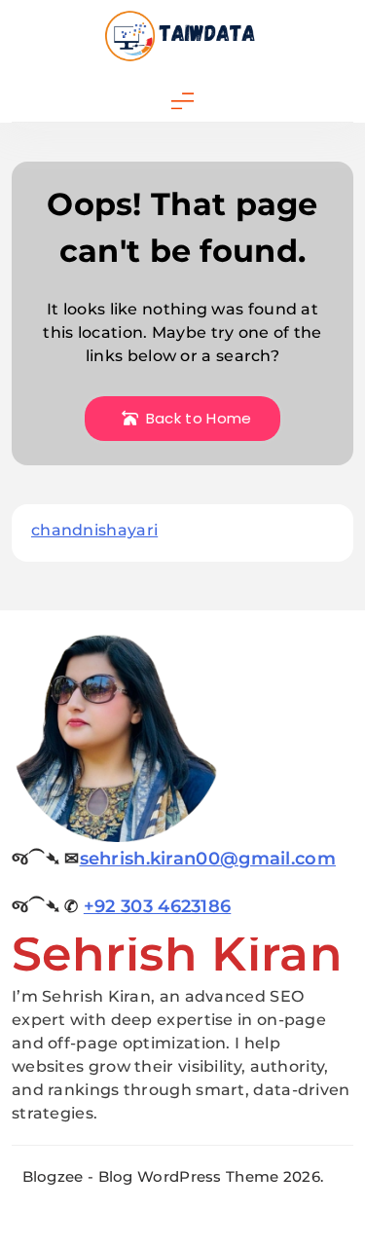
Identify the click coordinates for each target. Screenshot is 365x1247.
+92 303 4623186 (158, 906)
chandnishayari (94, 530)
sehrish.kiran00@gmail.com (208, 858)
